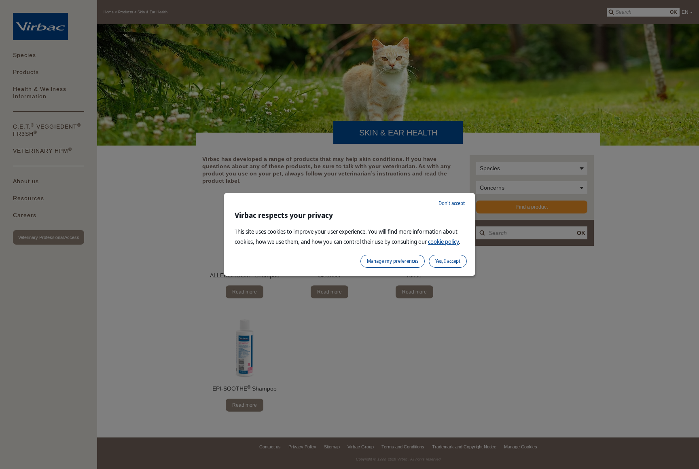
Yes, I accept (447, 261)
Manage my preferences (392, 261)
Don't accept (451, 203)
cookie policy (443, 241)
